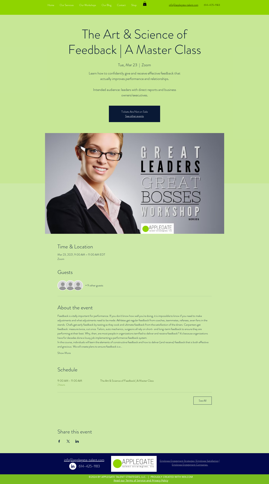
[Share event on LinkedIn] (77, 441)
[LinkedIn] (72, 466)
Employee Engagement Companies (190, 464)
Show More (64, 353)
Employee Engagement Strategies (177, 461)
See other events (134, 116)
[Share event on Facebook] (59, 441)
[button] (145, 3)
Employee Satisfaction (207, 461)
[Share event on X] (68, 441)
